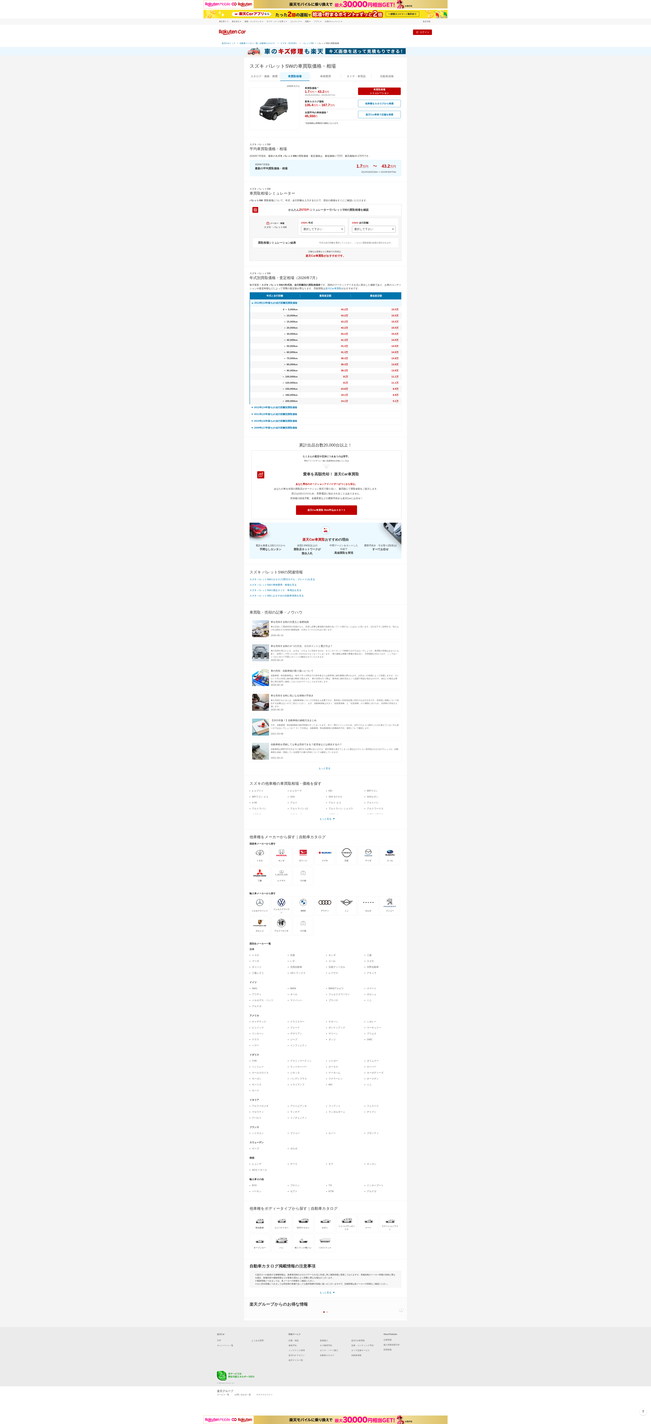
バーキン (256, 1191)
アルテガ (256, 1006)
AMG (254, 988)
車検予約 (293, 1345)
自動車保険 (356, 1355)
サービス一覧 (223, 1394)
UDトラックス (297, 973)
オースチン (373, 1078)
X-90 (254, 802)
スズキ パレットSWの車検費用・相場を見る (273, 584)
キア (331, 1164)
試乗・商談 (294, 1340)
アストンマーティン (301, 1060)
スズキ (370, 961)
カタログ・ (264, 76)
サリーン (333, 1033)
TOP (219, 1340)
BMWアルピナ (336, 988)
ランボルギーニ (337, 1111)
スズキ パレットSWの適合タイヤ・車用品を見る (275, 590)
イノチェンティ (298, 1117)
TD (330, 1185)
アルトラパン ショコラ (341, 808)
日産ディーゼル (337, 967)
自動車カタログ (327, 1355)
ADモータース (259, 1170)
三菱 (369, 955)
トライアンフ (297, 1084)
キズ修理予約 (326, 1345)
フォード (295, 1027)
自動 (387, 76)
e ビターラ (296, 790)
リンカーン (258, 1033)
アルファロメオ (260, 1106)
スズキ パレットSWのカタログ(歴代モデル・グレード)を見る (282, 579)
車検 (325, 76)
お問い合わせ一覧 (243, 1394)
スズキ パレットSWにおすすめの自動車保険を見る (277, 595)
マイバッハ (296, 1000)
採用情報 (387, 1350)
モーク (255, 1090)
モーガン (256, 1078)
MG (330, 1084)
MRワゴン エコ (260, 796)
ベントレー (258, 1066)
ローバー (371, 1066)
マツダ (255, 961)
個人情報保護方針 (391, 1345)
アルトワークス (375, 808)
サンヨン (371, 1164)
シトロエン (258, 1133)
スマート (371, 988)
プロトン (295, 1185)
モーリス (256, 1084)
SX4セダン (372, 796)
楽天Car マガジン (297, 1355)
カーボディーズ (375, 1072)
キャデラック (259, 1021)
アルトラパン (259, 808)
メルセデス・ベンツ (262, 1000)
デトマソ (371, 1111)
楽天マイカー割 (296, 1360)
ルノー (332, 1133)
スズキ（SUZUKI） (289, 43)
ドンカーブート (375, 1185)
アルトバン (373, 802)
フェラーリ (373, 1106)
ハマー (255, 1045)
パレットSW (308, 43)
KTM (331, 1191)
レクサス (333, 973)
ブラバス (333, 1000)
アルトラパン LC (299, 808)
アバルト (256, 1117)
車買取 (295, 76)
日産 (292, 955)
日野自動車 (373, 967)
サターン (333, 1021)
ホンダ (332, 955)
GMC (369, 1039)
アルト (293, 802)
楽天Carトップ (228, 43)
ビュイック (258, 1027)
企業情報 (387, 1340)
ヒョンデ (256, 1164)
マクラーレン (336, 1078)
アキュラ (371, 973)
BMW (293, 988)
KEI (330, 790)
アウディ (256, 994)
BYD (254, 1185)
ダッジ (332, 1039)
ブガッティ (373, 1133)
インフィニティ (298, 1045)
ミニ (369, 1000)
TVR (254, 1060)
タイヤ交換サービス (360, 1350)
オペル (293, 994)
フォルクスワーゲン (339, 994)
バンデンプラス (298, 1078)
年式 (307, 222)
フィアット (334, 1106)
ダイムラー (373, 1060)
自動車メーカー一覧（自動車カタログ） (258, 43)
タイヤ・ (356, 76)
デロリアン (296, 1033)
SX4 (292, 796)
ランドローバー (298, 1066)
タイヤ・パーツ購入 (329, 1350)
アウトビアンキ (298, 1106)
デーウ (293, 1164)
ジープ (293, 1039)
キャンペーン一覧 (225, 1345)
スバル (332, 961)
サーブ (255, 1148)
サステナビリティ (264, 1394)
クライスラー (297, 1021)
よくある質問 (257, 1340)
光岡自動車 (296, 967)
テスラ (255, 1039)
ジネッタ (295, 1072)
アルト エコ (335, 802)
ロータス (333, 1066)
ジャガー (333, 1060)
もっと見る (324, 768)
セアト (293, 1191)
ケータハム (334, 1072)
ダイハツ (256, 967)
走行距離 (360, 222)
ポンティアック (337, 1027)
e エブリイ (257, 790)
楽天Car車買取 (333, 288)
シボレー (371, 1021)
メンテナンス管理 (297, 1350)
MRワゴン (372, 790)
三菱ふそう (258, 973)
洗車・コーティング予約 (362, 1345)
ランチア (295, 1111)
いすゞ (293, 961)
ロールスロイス (260, 1072)
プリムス (371, 1033)
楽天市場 (426, 21)
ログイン (424, 32)
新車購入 (324, 1340)
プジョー (295, 1133)
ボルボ (293, 1148)
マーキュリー (374, 1027)
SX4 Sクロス (335, 796)
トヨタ (255, 955)
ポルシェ (371, 994)
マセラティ (258, 1111)
